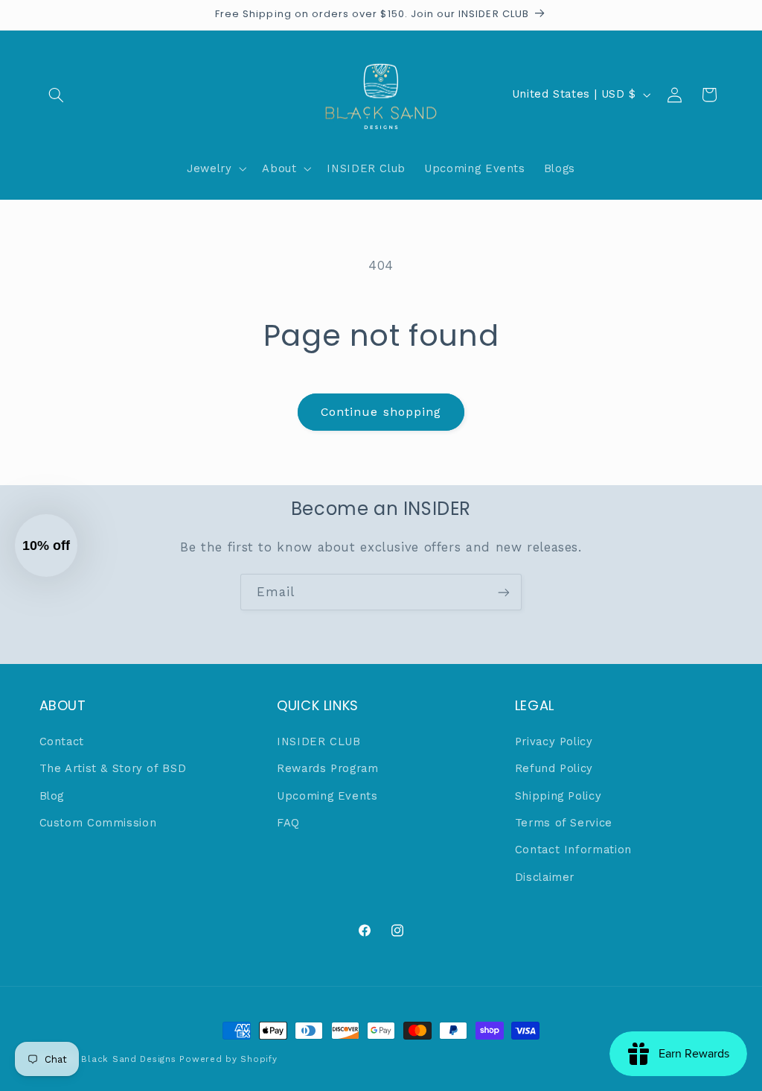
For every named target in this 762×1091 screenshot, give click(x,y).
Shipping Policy (558, 796)
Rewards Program (327, 768)
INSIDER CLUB (319, 741)
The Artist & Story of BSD (113, 768)
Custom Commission (98, 822)
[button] (56, 95)
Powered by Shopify (228, 1059)
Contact (61, 741)
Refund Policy (554, 768)
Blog (52, 796)
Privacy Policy (554, 741)
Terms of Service (563, 822)
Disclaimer (544, 877)
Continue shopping (381, 412)
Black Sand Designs (128, 1059)
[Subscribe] (504, 592)
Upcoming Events (327, 796)
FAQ (288, 822)
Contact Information (573, 849)
